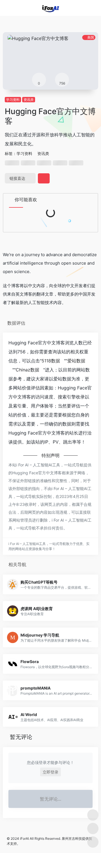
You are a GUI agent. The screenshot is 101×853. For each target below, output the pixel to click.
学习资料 (13, 100)
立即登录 (50, 772)
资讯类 (29, 100)
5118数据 (51, 361)
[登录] (85, 8)
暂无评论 (21, 737)
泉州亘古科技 (72, 838)
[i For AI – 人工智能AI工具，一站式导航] (51, 8)
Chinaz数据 (27, 370)
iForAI (24, 838)
